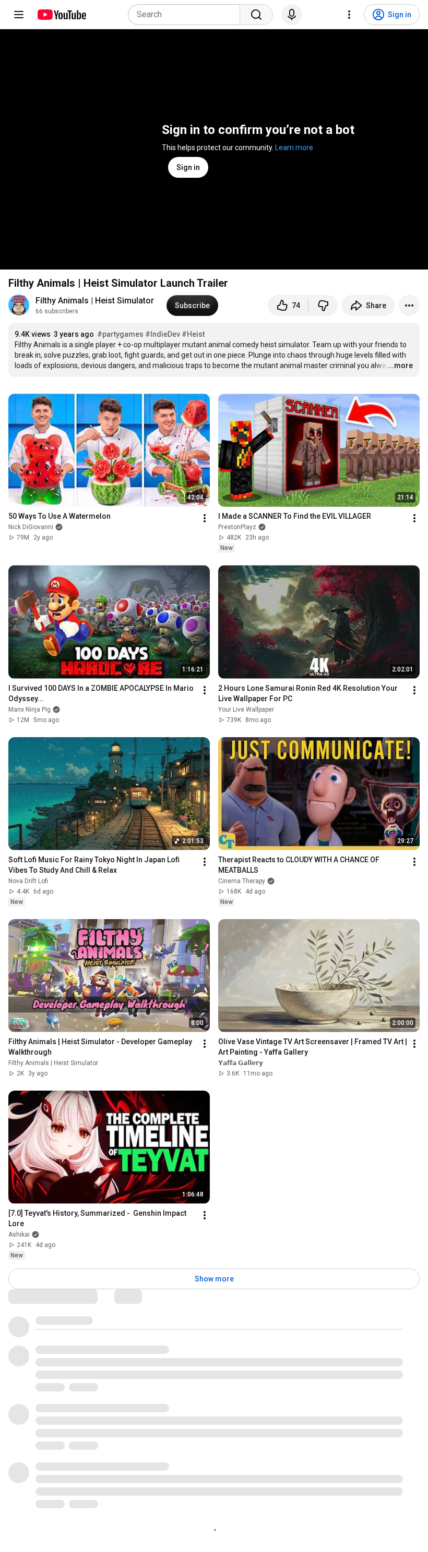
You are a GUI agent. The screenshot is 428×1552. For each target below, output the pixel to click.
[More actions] (409, 305)
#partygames (120, 334)
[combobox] (187, 14)
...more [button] (400, 365)
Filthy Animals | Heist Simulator (94, 300)
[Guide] (19, 14)
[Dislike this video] (323, 305)
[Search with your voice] (291, 14)
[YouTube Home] (61, 14)
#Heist (193, 334)
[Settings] (349, 14)
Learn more (294, 147)
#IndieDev (162, 334)
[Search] (256, 14)
